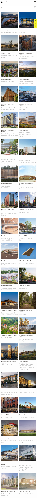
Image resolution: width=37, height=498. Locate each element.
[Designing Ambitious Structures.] (6, 2)
